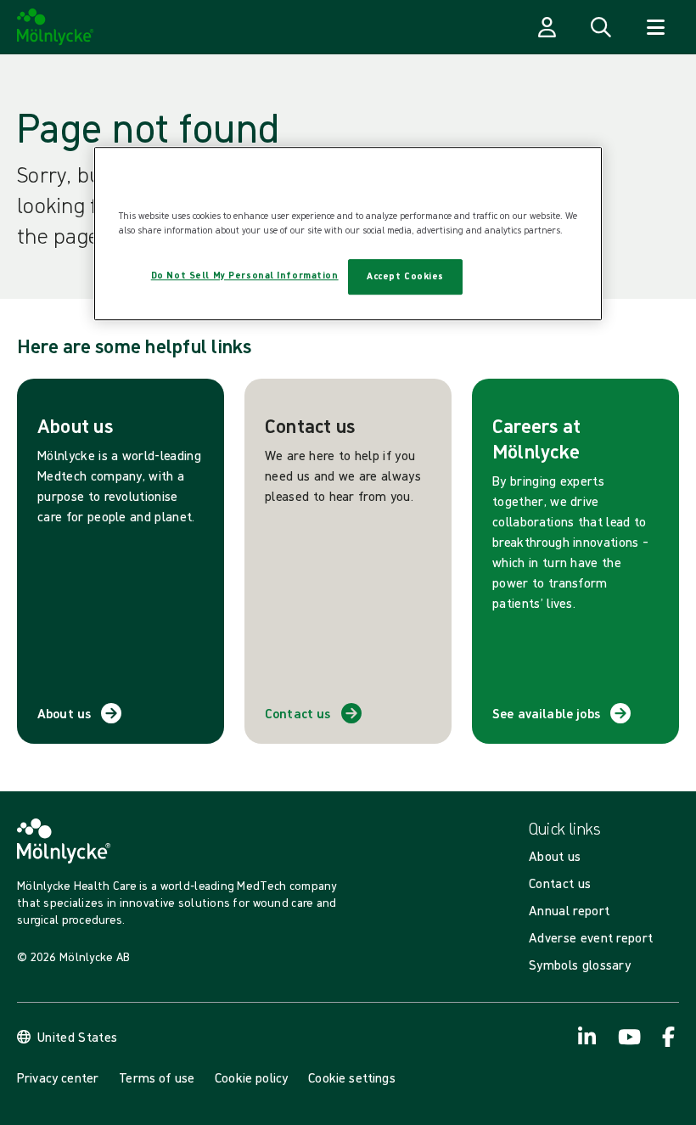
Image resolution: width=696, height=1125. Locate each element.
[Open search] (601, 27)
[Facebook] (669, 1037)
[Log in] (546, 27)
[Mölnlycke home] (55, 27)
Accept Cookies (405, 276)
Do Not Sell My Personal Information (245, 275)
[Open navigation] (655, 27)
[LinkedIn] (587, 1037)
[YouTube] (628, 1037)
